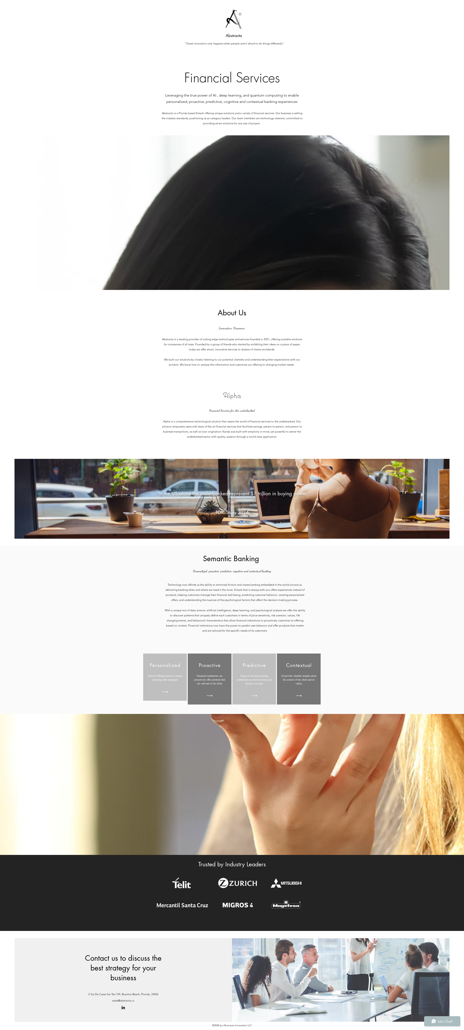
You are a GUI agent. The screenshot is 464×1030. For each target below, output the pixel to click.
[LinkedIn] (123, 1007)
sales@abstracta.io (123, 1000)
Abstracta (234, 35)
